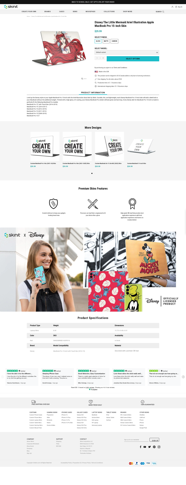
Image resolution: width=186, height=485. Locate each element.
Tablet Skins (111, 412)
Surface (108, 420)
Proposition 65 (77, 463)
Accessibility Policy (66, 463)
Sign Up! (29, 453)
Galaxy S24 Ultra (82, 428)
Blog (28, 451)
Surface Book (95, 417)
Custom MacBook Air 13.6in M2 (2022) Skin (108, 163)
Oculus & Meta (51, 425)
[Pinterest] (154, 446)
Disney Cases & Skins (126, 422)
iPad (107, 415)
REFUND (58, 446)
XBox (48, 417)
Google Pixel (143, 428)
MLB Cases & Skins (125, 417)
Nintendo (49, 420)
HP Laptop (95, 422)
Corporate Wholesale (33, 444)
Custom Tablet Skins (35, 422)
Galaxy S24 (80, 422)
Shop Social (30, 446)
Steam (49, 422)
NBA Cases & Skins (125, 420)
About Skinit (30, 441)
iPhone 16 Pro (66, 420)
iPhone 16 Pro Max (67, 422)
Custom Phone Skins (35, 417)
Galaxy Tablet (110, 417)
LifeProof (142, 417)
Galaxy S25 (80, 415)
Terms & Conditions (97, 463)
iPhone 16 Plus (66, 417)
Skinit (11, 6)
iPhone (142, 422)
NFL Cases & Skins (125, 415)
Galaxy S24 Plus (81, 425)
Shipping (58, 441)
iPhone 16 (64, 415)
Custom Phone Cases (35, 415)
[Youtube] (144, 446)
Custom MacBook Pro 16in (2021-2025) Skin (75, 163)
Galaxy (142, 425)
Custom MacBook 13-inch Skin (136, 163)
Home (28, 16)
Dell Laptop (95, 420)
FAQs (57, 444)
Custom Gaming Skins (36, 425)
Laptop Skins (97, 412)
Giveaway (29, 448)
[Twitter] (149, 446)
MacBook (94, 415)
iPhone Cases (67, 412)
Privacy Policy (86, 463)
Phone (141, 420)
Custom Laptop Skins (35, 420)
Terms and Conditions (120, 67)
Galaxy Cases (82, 412)
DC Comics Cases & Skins (127, 425)
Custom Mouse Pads (35, 428)
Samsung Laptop (97, 425)
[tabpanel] (44, 152)
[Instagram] (159, 446)
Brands (123, 412)
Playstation (50, 415)
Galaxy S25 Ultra (82, 420)
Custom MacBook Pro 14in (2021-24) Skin (43, 163)
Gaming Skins (52, 412)
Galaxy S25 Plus (81, 417)
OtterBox (142, 415)
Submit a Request (85, 448)
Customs (32, 412)
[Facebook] (140, 446)
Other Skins (144, 412)
